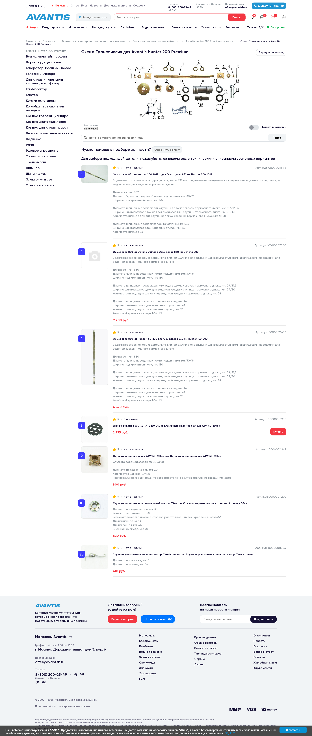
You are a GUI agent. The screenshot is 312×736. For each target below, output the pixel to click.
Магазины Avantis (50, 636)
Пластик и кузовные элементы (49, 133)
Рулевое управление (42, 151)
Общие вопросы (205, 642)
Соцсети (139, 5)
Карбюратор (36, 89)
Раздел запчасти (95, 17)
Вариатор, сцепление (43, 62)
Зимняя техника (182, 27)
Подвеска (33, 139)
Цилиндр (33, 168)
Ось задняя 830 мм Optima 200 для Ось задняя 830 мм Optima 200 (155, 252)
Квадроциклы (51, 27)
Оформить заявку (167, 149)
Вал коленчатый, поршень (47, 56)
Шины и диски (36, 174)
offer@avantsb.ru (236, 7)
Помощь (259, 657)
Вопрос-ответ (264, 651)
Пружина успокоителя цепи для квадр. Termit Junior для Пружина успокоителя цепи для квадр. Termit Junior (183, 554)
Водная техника (153, 27)
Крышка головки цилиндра (47, 116)
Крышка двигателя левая (46, 122)
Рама (30, 145)
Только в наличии (274, 127)
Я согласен (293, 730)
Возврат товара (206, 648)
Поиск (277, 137)
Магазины (61, 5)
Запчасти (232, 27)
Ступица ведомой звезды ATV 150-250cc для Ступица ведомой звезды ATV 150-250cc (167, 456)
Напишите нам (155, 619)
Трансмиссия (36, 162)
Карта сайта (263, 668)
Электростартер (40, 185)
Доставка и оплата (117, 5)
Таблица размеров (207, 653)
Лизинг (199, 664)
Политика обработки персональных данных (62, 706)
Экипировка (209, 27)
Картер (32, 95)
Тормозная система (41, 156)
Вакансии (260, 646)
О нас (75, 5)
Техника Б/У (255, 27)
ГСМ (142, 678)
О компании (262, 635)
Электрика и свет (40, 179)
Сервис (199, 659)
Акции (34, 27)
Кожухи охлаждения (41, 101)
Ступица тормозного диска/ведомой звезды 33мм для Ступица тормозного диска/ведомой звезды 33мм (180, 503)
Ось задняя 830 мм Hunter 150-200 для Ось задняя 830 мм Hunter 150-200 (160, 338)
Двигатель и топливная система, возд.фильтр (44, 81)
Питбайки (127, 27)
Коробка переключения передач (45, 108)
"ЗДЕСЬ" (229, 733)
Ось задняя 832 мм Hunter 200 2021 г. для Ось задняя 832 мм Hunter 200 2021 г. (163, 174)
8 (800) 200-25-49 (179, 7)
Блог (84, 5)
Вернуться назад (271, 52)
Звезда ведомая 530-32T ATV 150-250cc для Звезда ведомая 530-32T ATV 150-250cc (166, 425)
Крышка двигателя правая (47, 127)
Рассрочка (277, 27)
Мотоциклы (76, 27)
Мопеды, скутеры (104, 27)
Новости (96, 5)
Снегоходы (147, 662)
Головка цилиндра (40, 74)
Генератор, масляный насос (48, 68)
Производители (205, 637)
